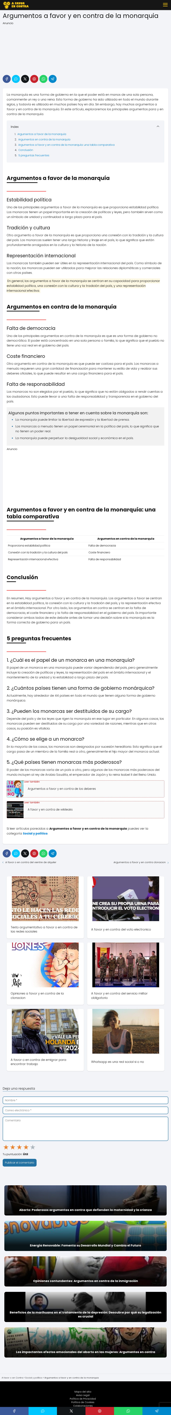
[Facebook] (7, 79)
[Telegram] (53, 79)
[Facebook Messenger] (16, 79)
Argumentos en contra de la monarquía (44, 139)
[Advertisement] (85, 48)
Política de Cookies (82, 1402)
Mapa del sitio (82, 1391)
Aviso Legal (83, 1395)
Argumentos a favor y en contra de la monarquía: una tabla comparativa (66, 145)
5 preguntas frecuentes (33, 155)
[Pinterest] (34, 79)
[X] (25, 79)
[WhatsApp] (43, 79)
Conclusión (25, 150)
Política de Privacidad (83, 1398)
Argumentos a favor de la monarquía (41, 134)
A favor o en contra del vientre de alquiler (30, 862)
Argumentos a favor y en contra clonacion (140, 862)
